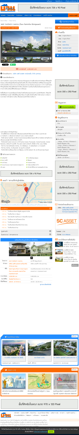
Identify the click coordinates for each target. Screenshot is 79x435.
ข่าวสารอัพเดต (37, 15)
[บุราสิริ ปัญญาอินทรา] (41, 249)
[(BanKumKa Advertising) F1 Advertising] (39, 404)
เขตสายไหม (65, 45)
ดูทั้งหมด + (75, 265)
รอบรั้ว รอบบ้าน (47, 15)
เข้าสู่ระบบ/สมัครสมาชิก (72, 1)
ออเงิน (64, 42)
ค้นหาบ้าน (33, 413)
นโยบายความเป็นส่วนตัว (40, 431)
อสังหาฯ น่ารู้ (27, 15)
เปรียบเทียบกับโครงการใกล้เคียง (68, 55)
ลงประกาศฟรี (73, 15)
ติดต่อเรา (28, 415)
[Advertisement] (26, 115)
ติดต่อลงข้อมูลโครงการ (67, 27)
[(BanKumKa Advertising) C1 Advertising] (26, 176)
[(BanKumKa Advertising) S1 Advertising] (67, 99)
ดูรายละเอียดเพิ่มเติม (45, 284)
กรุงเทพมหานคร (66, 48)
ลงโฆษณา (50, 1)
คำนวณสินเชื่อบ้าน (19, 415)
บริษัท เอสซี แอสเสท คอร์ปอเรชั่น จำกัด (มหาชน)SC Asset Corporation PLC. (70, 209)
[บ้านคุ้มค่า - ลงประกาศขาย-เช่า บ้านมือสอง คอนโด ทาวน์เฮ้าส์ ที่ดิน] (5, 415)
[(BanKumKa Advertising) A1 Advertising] (48, 11)
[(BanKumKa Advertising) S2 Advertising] (67, 180)
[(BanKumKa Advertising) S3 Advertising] (67, 201)
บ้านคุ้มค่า (8, 8)
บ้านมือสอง (19, 15)
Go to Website (66, 234)
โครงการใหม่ (11, 15)
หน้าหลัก (3, 15)
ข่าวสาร (62, 413)
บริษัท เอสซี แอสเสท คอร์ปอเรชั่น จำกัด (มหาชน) (27, 73)
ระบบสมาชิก (44, 415)
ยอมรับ (51, 431)
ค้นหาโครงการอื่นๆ (68, 21)
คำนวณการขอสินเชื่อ (68, 107)
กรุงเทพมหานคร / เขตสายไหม (9, 28)
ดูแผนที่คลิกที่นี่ (66, 51)
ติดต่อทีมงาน (58, 1)
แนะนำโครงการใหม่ (43, 413)
